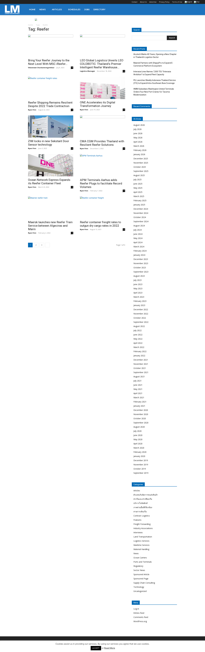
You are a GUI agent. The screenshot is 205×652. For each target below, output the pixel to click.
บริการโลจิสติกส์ (140, 503)
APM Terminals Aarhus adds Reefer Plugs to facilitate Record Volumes (101, 183)
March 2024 (138, 246)
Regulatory (138, 566)
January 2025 (139, 204)
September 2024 (140, 221)
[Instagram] (11, 2)
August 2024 (139, 225)
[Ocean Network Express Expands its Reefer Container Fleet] (50, 165)
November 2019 (140, 464)
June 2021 (137, 385)
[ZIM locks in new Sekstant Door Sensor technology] (50, 126)
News (42, 9)
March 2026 (138, 146)
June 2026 (137, 133)
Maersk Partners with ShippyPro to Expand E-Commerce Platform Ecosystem (153, 64)
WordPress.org (140, 621)
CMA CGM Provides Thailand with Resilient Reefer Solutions (102, 143)
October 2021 (139, 368)
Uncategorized (140, 591)
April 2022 (137, 343)
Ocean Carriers (140, 557)
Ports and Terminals (142, 561)
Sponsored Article (141, 574)
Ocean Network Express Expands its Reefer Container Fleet (49, 181)
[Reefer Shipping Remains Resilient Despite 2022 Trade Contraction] (50, 88)
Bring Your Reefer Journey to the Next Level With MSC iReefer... (48, 62)
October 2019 (139, 468)
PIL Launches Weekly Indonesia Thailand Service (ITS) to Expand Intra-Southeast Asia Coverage (154, 81)
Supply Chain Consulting (144, 582)
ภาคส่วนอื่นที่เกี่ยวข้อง (142, 507)
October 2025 (139, 167)
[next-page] (47, 245)
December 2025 (140, 158)
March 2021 (138, 397)
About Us (143, 2)
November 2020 (140, 414)
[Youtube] (25, 2)
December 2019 (140, 460)
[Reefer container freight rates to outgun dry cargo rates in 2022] (102, 207)
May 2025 (137, 188)
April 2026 (137, 141)
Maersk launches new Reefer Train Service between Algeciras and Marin (50, 226)
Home (32, 9)
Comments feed (140, 617)
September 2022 (140, 322)
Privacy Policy (164, 2)
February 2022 (139, 351)
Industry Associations (143, 528)
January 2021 (139, 406)
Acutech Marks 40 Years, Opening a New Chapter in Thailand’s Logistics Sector (155, 55)
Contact (134, 2)
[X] (21, 2)
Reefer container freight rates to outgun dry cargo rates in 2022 (100, 224)
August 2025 (139, 175)
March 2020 (138, 447)
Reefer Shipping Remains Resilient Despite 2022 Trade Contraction (50, 104)
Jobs (87, 9)
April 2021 (137, 393)
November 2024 (140, 213)
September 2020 (140, 422)
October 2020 (139, 418)
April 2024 (137, 242)
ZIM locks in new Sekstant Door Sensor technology (48, 142)
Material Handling (141, 549)
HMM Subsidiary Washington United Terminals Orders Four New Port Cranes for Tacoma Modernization (153, 92)
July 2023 (137, 280)
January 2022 (139, 355)
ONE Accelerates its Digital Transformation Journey (97, 104)
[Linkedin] (16, 2)
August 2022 (139, 326)
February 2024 (139, 250)
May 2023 (137, 288)
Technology (138, 587)
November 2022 (140, 313)
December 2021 (140, 359)
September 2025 (140, 171)
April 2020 (137, 443)
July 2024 (137, 229)
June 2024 (137, 234)
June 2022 (137, 334)
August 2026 (139, 125)
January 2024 (139, 255)
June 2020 (137, 435)
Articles (57, 9)
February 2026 (139, 150)
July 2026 (137, 129)
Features (137, 520)
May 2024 (137, 238)
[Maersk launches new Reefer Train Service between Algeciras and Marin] (50, 207)
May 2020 (137, 439)
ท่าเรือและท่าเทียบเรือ (142, 499)
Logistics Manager (87, 71)
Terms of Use (177, 2)
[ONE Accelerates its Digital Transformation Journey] (102, 88)
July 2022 (137, 330)
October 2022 (139, 317)
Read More (109, 648)
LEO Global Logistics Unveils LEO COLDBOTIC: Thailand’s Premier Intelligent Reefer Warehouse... (101, 64)
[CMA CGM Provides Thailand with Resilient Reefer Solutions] (102, 126)
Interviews (138, 532)
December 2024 (140, 209)
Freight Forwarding (141, 524)
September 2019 (140, 473)
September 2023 (140, 271)
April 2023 (137, 292)
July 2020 (137, 431)
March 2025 (138, 196)
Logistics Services (141, 541)
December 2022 (140, 309)
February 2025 (139, 200)
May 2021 (137, 389)
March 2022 (138, 347)
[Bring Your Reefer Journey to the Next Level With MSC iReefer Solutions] (50, 46)
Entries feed (138, 613)
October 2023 (139, 267)
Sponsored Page (140, 578)
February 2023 (139, 301)
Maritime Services (141, 545)
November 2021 (140, 364)
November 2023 (140, 263)
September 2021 (140, 372)
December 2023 (140, 259)
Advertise (152, 2)
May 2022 (137, 338)
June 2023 (137, 284)
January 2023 (139, 305)
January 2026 (139, 154)
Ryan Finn (32, 110)
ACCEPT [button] (95, 648)
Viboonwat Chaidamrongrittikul (41, 68)
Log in (136, 608)
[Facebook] (7, 2)
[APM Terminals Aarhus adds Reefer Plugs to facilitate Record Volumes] (102, 165)
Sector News (139, 570)
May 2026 (137, 137)
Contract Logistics (141, 515)
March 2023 (138, 297)
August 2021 (139, 376)
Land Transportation (142, 536)
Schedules (74, 9)
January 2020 (139, 456)
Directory (99, 9)
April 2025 (137, 192)
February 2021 (139, 401)
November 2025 (140, 162)
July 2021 (137, 380)
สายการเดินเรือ (140, 511)
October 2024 (139, 217)
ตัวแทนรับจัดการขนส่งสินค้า (145, 494)
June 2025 (137, 183)
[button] (196, 9)
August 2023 (139, 276)
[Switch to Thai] (197, 2)
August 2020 (139, 426)
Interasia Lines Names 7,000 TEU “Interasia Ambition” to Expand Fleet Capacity (152, 73)
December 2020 (140, 410)
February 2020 (139, 452)
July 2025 (137, 179)
